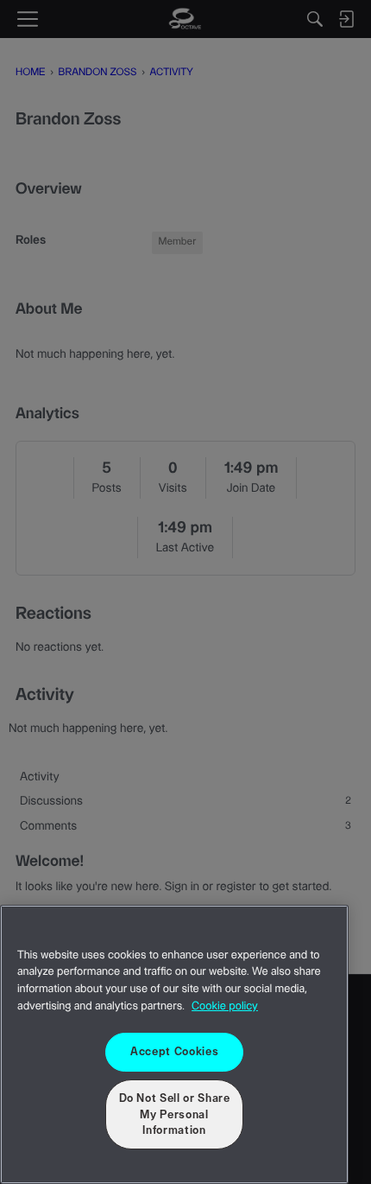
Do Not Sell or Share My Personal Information (174, 1114)
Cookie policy (225, 1007)
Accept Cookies (174, 1052)
